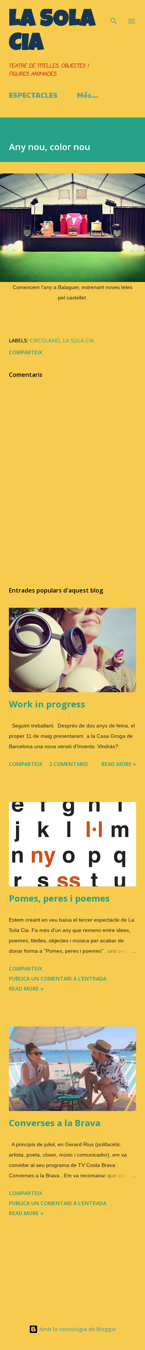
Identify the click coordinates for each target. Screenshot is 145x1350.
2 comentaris (68, 763)
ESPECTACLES (33, 95)
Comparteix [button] (25, 352)
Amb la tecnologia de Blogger (77, 1329)
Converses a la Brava (54, 1123)
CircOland (45, 340)
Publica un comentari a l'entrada (57, 978)
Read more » (119, 763)
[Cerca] (113, 13)
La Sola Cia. (79, 340)
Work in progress (47, 704)
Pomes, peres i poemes (59, 898)
